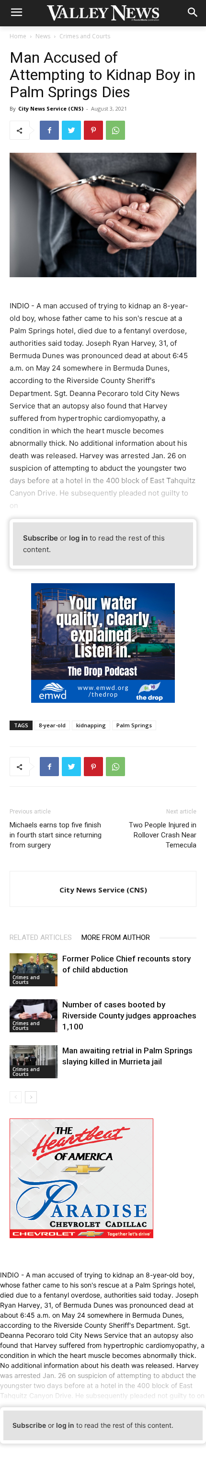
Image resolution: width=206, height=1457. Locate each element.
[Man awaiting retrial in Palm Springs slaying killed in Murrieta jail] (33, 1061)
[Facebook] (49, 130)
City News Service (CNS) (50, 108)
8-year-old (52, 725)
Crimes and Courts (84, 36)
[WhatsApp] (115, 130)
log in (78, 537)
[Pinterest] (93, 130)
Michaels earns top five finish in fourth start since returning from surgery (56, 835)
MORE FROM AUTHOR (115, 937)
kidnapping (91, 725)
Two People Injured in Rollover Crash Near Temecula (161, 835)
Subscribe (40, 537)
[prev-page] (16, 1097)
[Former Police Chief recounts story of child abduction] (33, 969)
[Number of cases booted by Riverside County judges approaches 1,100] (33, 1015)
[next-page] (31, 1097)
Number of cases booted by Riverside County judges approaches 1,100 (129, 1015)
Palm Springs (134, 725)
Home (18, 36)
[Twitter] (71, 130)
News (42, 36)
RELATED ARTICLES (41, 937)
